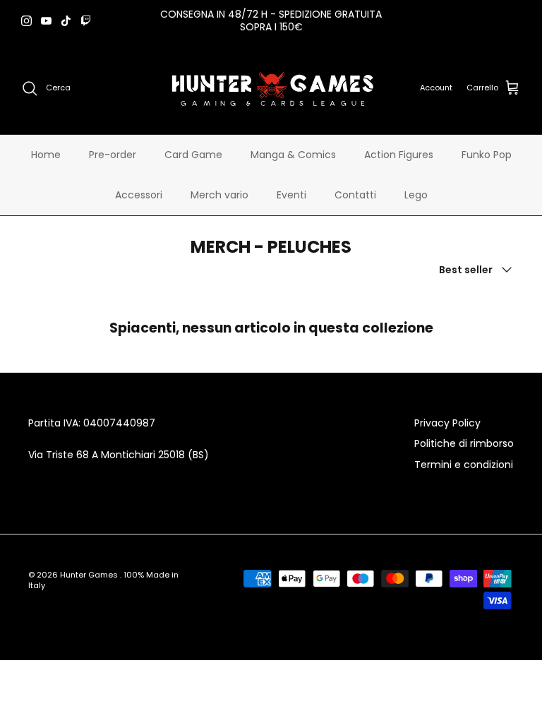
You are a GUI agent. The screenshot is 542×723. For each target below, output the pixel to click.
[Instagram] (26, 21)
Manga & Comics (293, 155)
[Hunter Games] (271, 88)
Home (46, 155)
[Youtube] (46, 21)
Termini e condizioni (463, 465)
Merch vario (219, 195)
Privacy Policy (447, 423)
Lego (416, 195)
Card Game (193, 155)
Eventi (291, 195)
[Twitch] (85, 21)
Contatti (355, 195)
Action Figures (398, 155)
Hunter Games (90, 574)
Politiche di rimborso (464, 443)
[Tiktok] (66, 21)
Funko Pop (487, 155)
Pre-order (112, 155)
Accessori (138, 195)
